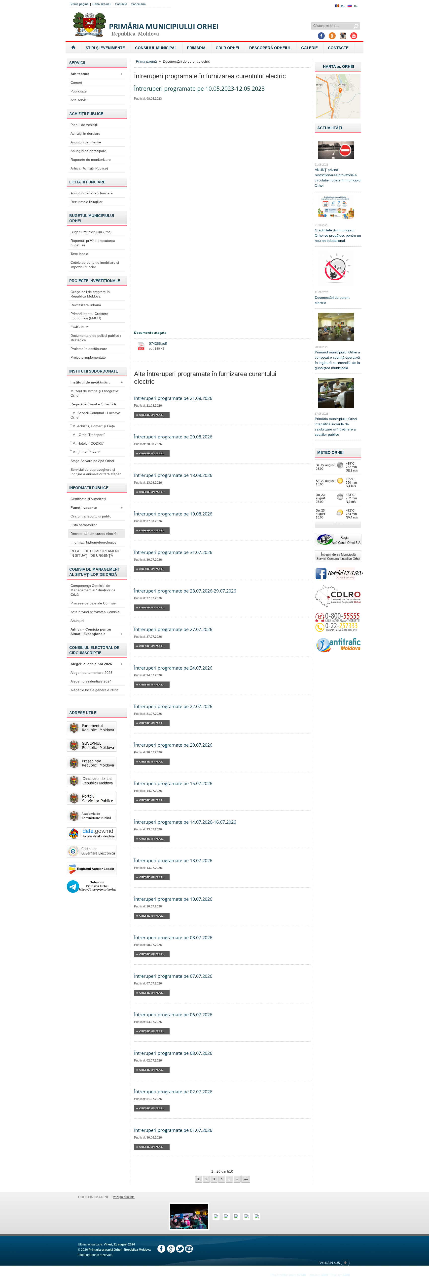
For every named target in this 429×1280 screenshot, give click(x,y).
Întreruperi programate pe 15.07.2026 (173, 783)
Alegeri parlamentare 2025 (91, 673)
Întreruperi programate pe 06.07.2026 (173, 1015)
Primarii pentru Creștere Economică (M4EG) (89, 316)
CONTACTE (338, 48)
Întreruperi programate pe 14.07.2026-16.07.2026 (185, 822)
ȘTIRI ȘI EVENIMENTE (105, 48)
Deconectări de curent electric (94, 534)
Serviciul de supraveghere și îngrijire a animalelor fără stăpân (96, 472)
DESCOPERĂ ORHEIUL (270, 48)
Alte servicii (79, 100)
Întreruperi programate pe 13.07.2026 (173, 860)
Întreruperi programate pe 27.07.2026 (173, 629)
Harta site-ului (101, 4)
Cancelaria (138, 4)
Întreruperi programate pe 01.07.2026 (173, 1130)
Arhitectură (97, 74)
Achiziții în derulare (85, 133)
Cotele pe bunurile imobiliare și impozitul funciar (95, 264)
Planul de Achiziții (84, 125)
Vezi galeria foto (124, 1197)
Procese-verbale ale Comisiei (93, 603)
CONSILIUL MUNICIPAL (156, 48)
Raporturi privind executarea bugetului (93, 243)
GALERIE (309, 48)
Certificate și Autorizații (88, 499)
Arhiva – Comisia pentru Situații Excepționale (97, 631)
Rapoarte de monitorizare (91, 160)
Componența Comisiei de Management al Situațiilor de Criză (93, 590)
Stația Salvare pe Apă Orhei (92, 461)
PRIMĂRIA (196, 48)
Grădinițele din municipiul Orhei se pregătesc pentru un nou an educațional (338, 235)
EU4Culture (80, 327)
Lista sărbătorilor (84, 525)
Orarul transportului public (91, 516)
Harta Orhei (338, 66)
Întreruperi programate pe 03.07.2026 (173, 1053)
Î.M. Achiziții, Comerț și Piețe (93, 426)
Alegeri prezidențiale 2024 (91, 681)
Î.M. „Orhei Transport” (88, 435)
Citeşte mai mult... (151, 415)
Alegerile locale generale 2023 (94, 690)
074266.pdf (158, 343)
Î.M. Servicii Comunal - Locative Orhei (95, 415)
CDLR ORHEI (227, 48)
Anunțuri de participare (88, 151)
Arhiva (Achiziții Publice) (89, 168)
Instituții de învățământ (97, 382)
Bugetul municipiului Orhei (91, 232)
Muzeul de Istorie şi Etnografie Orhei (94, 393)
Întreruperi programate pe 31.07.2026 (173, 552)
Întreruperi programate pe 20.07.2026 (173, 745)
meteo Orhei (330, 452)
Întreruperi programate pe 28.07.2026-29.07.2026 (185, 591)
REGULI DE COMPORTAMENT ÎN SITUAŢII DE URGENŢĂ (95, 553)
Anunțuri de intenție (86, 142)
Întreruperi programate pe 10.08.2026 (173, 514)
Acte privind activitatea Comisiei (95, 612)
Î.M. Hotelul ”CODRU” (88, 443)
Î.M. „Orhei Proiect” (86, 452)
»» (246, 1179)
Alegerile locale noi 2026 (97, 664)
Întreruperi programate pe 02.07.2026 (173, 1092)
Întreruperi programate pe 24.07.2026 (173, 668)
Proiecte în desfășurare (89, 349)
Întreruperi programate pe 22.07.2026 (173, 706)
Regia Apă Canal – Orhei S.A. (94, 404)
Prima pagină (80, 4)
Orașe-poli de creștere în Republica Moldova (90, 294)
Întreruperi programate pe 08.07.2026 (173, 937)
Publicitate (79, 91)
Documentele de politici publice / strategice (96, 338)
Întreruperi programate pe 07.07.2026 (173, 976)
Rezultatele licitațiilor (87, 202)
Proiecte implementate (88, 357)
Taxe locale (79, 254)
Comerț (76, 83)
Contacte (121, 4)
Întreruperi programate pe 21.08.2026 (173, 398)
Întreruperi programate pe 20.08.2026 (173, 437)
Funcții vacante (97, 508)
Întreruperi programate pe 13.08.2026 (173, 475)
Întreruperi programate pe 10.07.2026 (173, 899)
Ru (356, 6)
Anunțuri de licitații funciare (92, 193)
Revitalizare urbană (86, 305)
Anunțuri (77, 621)
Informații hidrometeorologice (93, 542)
